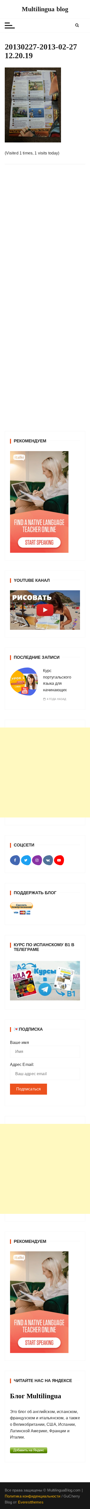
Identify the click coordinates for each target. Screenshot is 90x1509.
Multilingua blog (45, 9)
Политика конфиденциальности (32, 1496)
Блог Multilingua (35, 1396)
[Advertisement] (45, 772)
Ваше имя (19, 1042)
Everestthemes (31, 1502)
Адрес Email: (22, 1064)
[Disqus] (45, 236)
